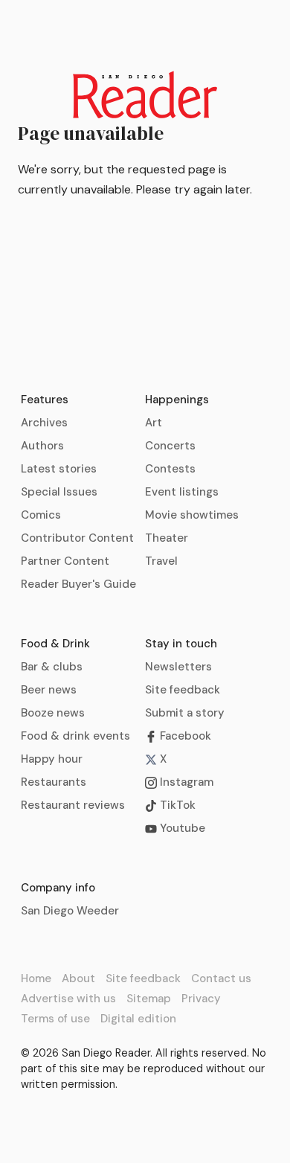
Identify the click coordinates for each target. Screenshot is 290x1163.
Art (153, 422)
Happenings (177, 399)
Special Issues (59, 491)
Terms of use (55, 1018)
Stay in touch (181, 643)
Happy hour (52, 759)
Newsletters (178, 666)
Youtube (181, 828)
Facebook (184, 735)
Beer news (49, 689)
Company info (58, 887)
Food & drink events (75, 735)
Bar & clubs (52, 666)
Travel (161, 561)
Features (44, 399)
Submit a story (185, 712)
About (78, 978)
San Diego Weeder (70, 910)
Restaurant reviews (73, 805)
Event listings (182, 491)
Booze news (53, 712)
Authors (42, 445)
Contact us (221, 978)
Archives (44, 422)
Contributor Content (77, 538)
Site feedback (182, 689)
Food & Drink (55, 643)
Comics (41, 514)
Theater (166, 538)
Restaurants (53, 782)
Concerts (170, 445)
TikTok (176, 805)
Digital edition (138, 1018)
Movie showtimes (192, 514)
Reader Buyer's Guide (78, 584)
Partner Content (65, 561)
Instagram (185, 782)
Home (36, 978)
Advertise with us (68, 998)
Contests (170, 468)
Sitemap (148, 998)
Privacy (201, 998)
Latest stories (59, 468)
